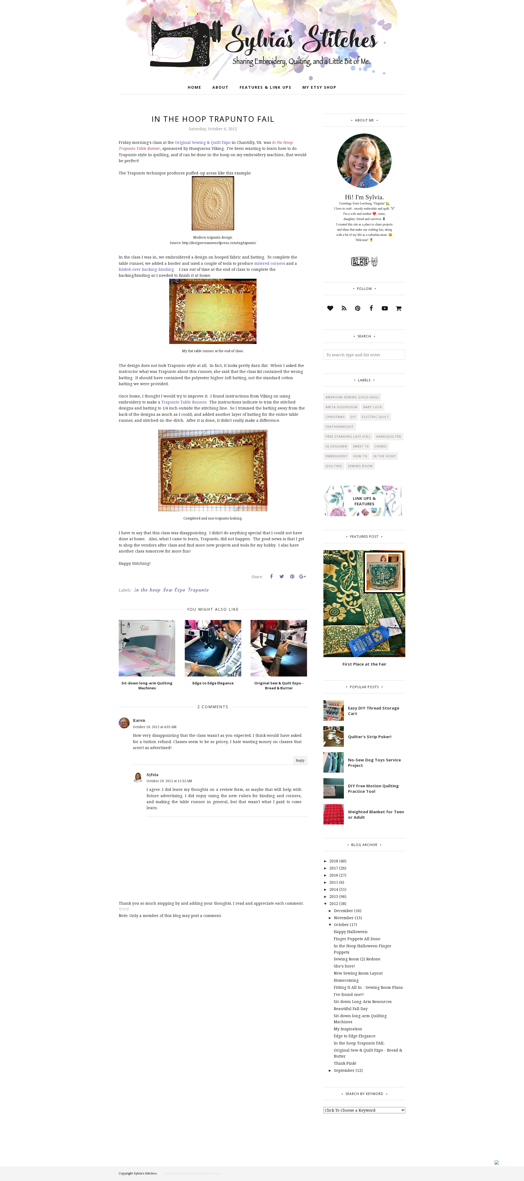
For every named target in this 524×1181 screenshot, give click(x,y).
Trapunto (198, 590)
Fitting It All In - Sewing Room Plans (368, 987)
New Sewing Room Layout (358, 973)
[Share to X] (281, 576)
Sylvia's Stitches (145, 1173)
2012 (333, 903)
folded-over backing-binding (146, 269)
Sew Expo (174, 590)
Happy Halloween (351, 931)
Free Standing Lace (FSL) (348, 436)
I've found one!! (349, 994)
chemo (380, 446)
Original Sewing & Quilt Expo (203, 142)
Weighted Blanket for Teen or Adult (376, 814)
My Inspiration (348, 1028)
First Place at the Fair (364, 664)
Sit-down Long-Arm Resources (363, 1001)
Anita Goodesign (342, 407)
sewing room (360, 466)
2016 (333, 875)
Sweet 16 (361, 446)
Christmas (335, 417)
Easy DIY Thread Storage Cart (373, 710)
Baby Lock (372, 407)
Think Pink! (345, 1063)
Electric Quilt (375, 417)
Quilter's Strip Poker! (369, 736)
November (344, 917)
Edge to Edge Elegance (355, 1035)
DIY (353, 417)
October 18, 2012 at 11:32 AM (169, 781)
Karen (139, 720)
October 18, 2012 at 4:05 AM (155, 727)
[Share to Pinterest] (292, 576)
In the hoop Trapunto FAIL (359, 1043)
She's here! (344, 966)
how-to (360, 456)
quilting (334, 466)
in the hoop (147, 590)
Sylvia (153, 774)
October (341, 924)
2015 (333, 882)
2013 (333, 896)
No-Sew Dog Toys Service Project (374, 762)
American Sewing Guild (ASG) (352, 397)
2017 (333, 868)
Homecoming (346, 980)
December (343, 910)
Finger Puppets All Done (357, 938)
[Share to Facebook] (271, 576)
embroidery (336, 456)
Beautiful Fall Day (351, 1008)
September (344, 1070)
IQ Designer (336, 446)
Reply (300, 760)
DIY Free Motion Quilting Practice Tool (373, 788)
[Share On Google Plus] (302, 576)
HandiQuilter (388, 436)
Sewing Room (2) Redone (357, 959)
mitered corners (269, 263)
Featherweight (340, 427)
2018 (333, 861)
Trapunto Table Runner (183, 402)
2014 (333, 889)
